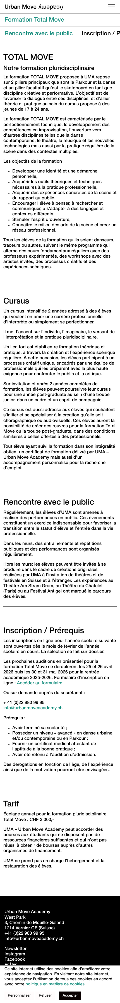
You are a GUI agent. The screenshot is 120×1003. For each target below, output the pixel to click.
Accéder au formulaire (40, 683)
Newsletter (15, 949)
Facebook (14, 960)
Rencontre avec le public (38, 34)
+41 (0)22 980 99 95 (24, 934)
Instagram (14, 954)
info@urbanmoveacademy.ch (33, 708)
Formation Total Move (34, 21)
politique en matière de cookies (55, 985)
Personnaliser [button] (19, 996)
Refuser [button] (45, 996)
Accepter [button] (70, 996)
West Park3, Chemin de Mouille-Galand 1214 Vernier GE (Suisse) (35, 923)
